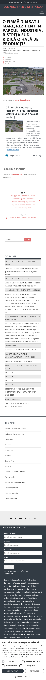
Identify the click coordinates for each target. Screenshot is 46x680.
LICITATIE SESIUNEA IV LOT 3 (17, 279)
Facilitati (8, 455)
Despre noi (9, 450)
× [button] (43, 641)
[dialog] (23, 659)
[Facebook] (10, 518)
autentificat (17, 175)
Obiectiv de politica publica (15, 471)
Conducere (9, 439)
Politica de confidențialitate (20, 657)
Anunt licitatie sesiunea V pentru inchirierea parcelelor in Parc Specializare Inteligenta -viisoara (21, 271)
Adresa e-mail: (10, 534)
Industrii (8, 466)
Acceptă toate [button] (12, 671)
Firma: (6, 557)
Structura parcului (11, 488)
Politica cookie (10, 477)
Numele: (7, 541)
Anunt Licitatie (10, 346)
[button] (23, 676)
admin (9, 60)
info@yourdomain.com (30, 2)
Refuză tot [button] (34, 671)
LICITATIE (9, 372)
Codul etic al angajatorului (14, 434)
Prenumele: (8, 549)
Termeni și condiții (11, 493)
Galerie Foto (9, 461)
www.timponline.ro (22, 100)
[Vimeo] (35, 518)
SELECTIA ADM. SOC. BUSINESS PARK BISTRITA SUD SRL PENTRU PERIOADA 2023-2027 (20, 392)
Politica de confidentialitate (15, 482)
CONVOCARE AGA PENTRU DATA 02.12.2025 (22, 290)
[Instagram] (30, 518)
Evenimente (12, 48)
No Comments (10, 64)
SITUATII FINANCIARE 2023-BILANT (19, 361)
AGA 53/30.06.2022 (12, 399)
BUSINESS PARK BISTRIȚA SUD (23, 7)
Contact (8, 445)
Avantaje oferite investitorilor (16, 429)
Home (4, 48)
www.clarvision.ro (23, 637)
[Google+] (20, 518)
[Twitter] (15, 518)
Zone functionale (11, 498)
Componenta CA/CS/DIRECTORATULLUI (20, 350)
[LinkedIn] (25, 518)
